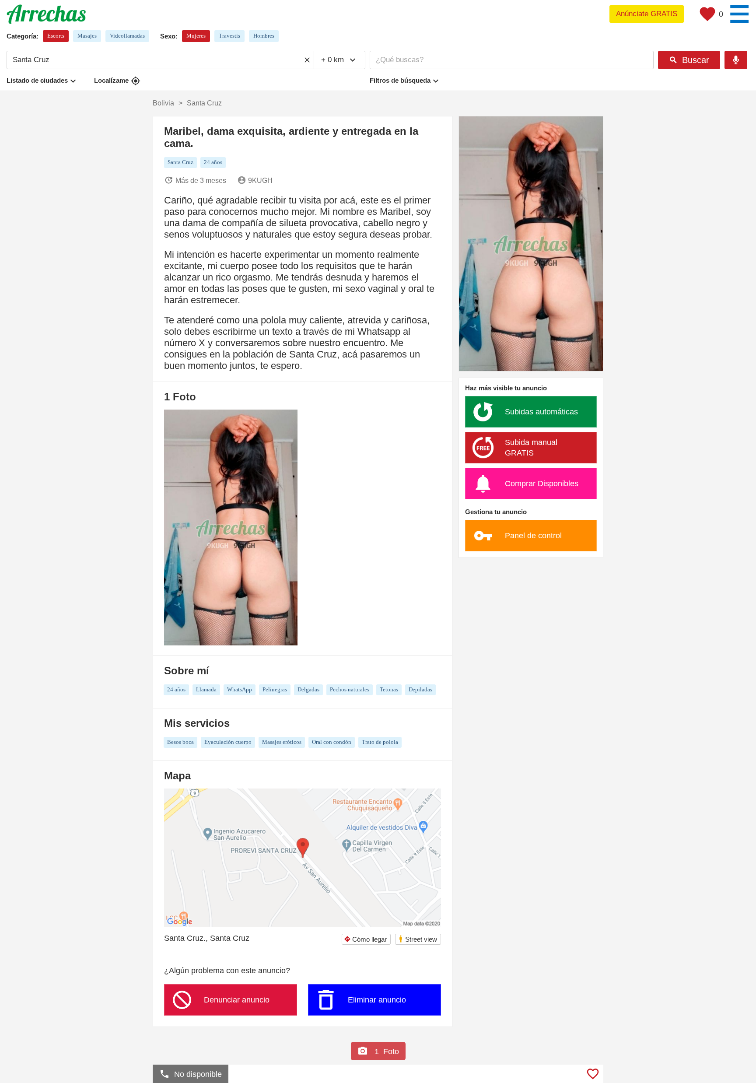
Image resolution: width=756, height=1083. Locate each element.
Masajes (87, 35)
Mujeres (196, 35)
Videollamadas (127, 35)
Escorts (55, 35)
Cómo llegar (365, 939)
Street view (417, 939)
